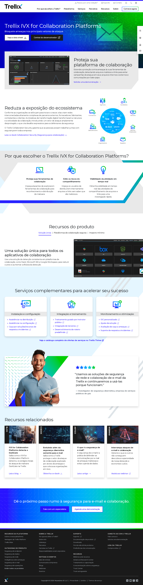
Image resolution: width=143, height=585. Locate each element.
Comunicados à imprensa (48, 562)
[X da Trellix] (134, 580)
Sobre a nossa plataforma (14, 536)
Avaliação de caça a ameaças (114, 327)
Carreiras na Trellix (45, 548)
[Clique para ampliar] (107, 258)
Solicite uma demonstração (86, 82)
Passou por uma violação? (87, 3)
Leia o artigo (82, 473)
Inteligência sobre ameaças (15, 560)
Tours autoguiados (80, 571)
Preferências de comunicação (84, 548)
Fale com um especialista (54, 509)
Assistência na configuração (21, 323)
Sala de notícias (44, 560)
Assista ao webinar (119, 473)
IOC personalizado (109, 320)
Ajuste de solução (108, 323)
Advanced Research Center (83, 560)
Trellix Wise (9, 542)
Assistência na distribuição (21, 320)
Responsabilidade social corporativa (52, 551)
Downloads (77, 542)
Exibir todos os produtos (14, 568)
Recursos (105, 9)
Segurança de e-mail (12, 562)
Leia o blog (14, 473)
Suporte (106, 3)
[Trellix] (6, 580)
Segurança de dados (12, 554)
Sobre (115, 9)
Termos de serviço (95, 580)
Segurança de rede (11, 557)
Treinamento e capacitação (83, 562)
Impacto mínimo (96, 233)
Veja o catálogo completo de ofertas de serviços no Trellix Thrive (70, 340)
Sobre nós (42, 539)
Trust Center (78, 568)
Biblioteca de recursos (81, 557)
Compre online (113, 548)
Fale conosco (113, 536)
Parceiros (93, 9)
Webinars (42, 568)
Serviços (81, 9)
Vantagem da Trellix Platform (15, 539)
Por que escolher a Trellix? (48, 9)
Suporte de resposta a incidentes (115, 330)
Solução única (45, 233)
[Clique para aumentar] (39, 70)
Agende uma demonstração (87, 509)
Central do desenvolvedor (45, 38)
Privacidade (74, 580)
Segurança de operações (14, 565)
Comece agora (130, 9)
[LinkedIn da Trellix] (127, 580)
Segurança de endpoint (13, 551)
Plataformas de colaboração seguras (70, 233)
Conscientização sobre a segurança (86, 565)
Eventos (42, 571)
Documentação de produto (83, 539)
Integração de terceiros (65, 326)
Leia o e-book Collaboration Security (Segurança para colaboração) (34, 135)
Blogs (41, 565)
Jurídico (83, 580)
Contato (119, 3)
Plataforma (69, 9)
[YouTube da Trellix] (130, 580)
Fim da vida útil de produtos (83, 545)
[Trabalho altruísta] (137, 580)
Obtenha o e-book (51, 473)
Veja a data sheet (15, 38)
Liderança (42, 542)
